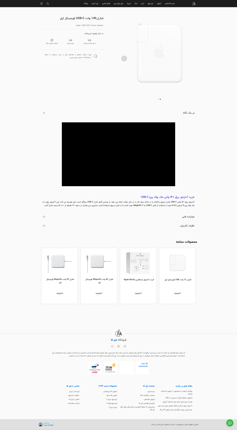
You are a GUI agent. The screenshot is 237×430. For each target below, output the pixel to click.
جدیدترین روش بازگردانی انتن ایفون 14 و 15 (176, 410)
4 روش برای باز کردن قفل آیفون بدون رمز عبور (175, 406)
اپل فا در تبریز (74, 391)
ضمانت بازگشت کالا (147, 395)
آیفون (159, 3)
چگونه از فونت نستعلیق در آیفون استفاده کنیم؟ (176, 392)
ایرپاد (129, 3)
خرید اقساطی (170, 3)
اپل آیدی (95, 3)
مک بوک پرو (190, 205)
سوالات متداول (73, 395)
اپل (74, 202)
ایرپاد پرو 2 (113, 407)
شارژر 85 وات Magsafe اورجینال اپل (60, 281)
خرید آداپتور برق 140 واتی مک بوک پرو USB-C (168, 197)
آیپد (142, 3)
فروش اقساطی (149, 399)
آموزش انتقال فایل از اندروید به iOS (179, 398)
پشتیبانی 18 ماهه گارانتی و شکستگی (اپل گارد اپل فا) (137, 408)
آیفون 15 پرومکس (110, 391)
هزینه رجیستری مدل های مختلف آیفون (177, 402)
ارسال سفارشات (73, 403)
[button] (124, 58)
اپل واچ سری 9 (111, 399)
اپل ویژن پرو (118, 3)
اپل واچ (150, 3)
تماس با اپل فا (74, 399)
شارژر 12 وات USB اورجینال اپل (178, 279)
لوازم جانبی (106, 3)
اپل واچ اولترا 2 (111, 403)
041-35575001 (86, 58)
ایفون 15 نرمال (111, 395)
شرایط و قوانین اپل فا (147, 403)
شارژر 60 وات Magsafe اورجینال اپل (99, 281)
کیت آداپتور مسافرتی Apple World (139, 279)
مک (135, 3)
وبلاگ (86, 3)
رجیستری (151, 391)
